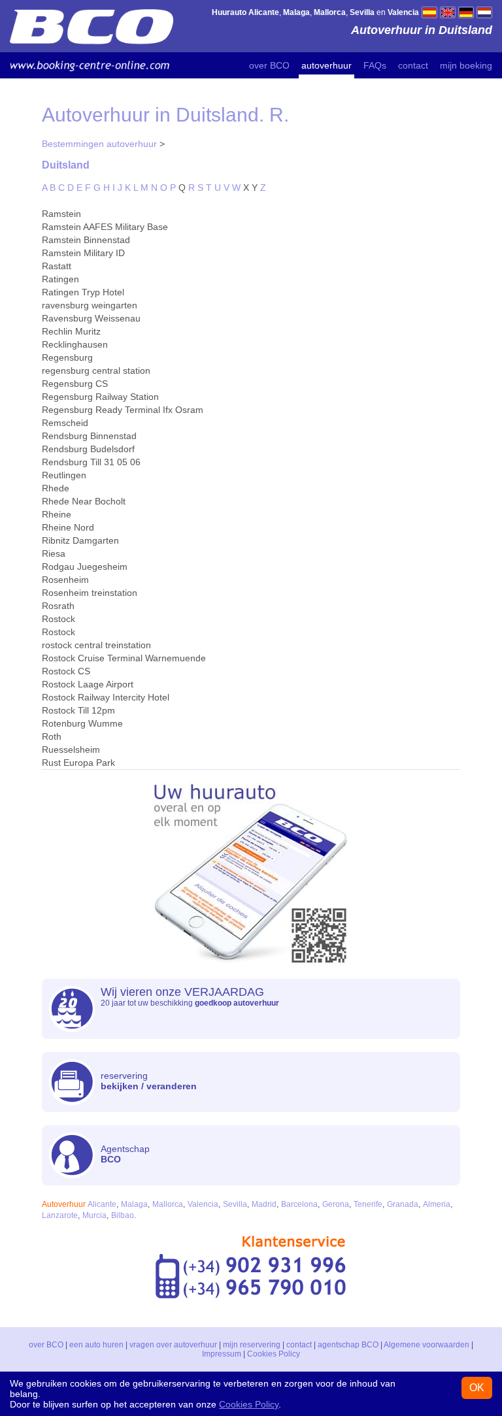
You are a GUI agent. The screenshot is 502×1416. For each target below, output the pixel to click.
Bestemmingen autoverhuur (99, 144)
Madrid (264, 1204)
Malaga (134, 1204)
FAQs (374, 65)
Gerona (335, 1204)
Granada (402, 1204)
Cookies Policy (273, 1353)
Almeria (436, 1204)
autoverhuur (326, 65)
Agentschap (125, 1154)
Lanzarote (60, 1215)
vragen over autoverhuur (173, 1344)
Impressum (221, 1353)
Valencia (203, 1204)
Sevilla (235, 1204)
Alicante (102, 1204)
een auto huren (96, 1344)
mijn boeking (466, 65)
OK (476, 1387)
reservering (149, 1080)
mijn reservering (251, 1344)
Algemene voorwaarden (426, 1344)
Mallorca (167, 1204)
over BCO (269, 65)
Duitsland (66, 165)
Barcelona (299, 1204)
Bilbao (122, 1215)
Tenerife (368, 1204)
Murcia (94, 1215)
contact (413, 65)
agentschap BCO (348, 1344)
